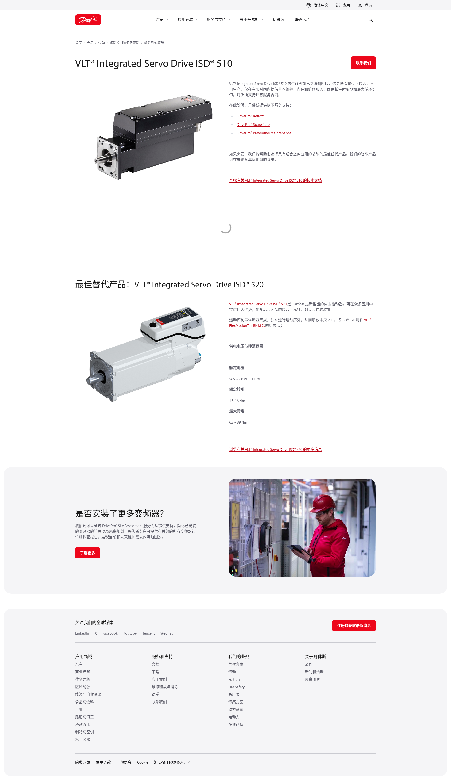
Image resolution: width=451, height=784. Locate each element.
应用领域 (83, 656)
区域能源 (82, 687)
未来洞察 (312, 679)
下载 (155, 671)
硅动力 (234, 717)
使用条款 (103, 762)
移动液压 (82, 724)
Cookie (142, 762)
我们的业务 (238, 656)
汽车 (79, 664)
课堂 (155, 694)
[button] (342, 5)
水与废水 (82, 739)
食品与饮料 (84, 702)
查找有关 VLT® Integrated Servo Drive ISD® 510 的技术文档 (275, 180)
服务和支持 (162, 656)
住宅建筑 (82, 679)
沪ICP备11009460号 (169, 762)
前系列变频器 (154, 43)
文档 (155, 664)
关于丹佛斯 (315, 656)
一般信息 (124, 762)
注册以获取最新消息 (354, 625)
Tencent (148, 633)
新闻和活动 (314, 671)
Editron (234, 679)
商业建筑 (82, 671)
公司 (308, 664)
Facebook (110, 633)
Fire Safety (236, 687)
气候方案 (235, 664)
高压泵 (234, 694)
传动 (101, 43)
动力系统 (235, 709)
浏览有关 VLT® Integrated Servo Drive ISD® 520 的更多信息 (275, 449)
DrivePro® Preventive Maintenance (264, 132)
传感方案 (235, 702)
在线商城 (235, 724)
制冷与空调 (84, 732)
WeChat (166, 633)
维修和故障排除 (165, 687)
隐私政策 (82, 762)
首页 (78, 43)
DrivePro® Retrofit (250, 116)
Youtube (130, 633)
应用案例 (159, 679)
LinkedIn (82, 633)
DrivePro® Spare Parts (253, 124)
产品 (90, 43)
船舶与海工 (84, 717)
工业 (79, 709)
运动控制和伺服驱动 (124, 43)
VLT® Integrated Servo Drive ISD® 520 (258, 304)
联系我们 (159, 702)
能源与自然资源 (88, 694)
